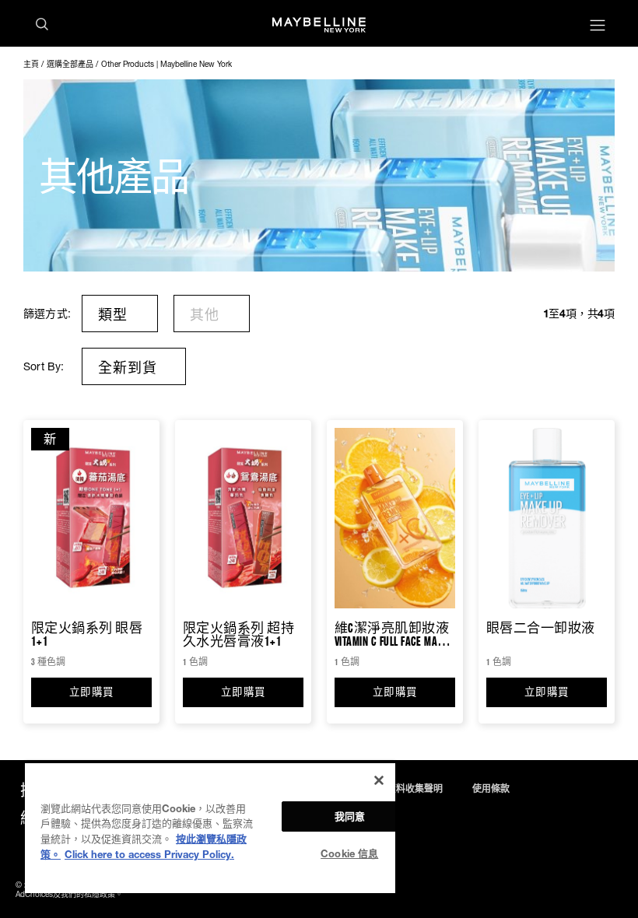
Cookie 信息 (349, 853)
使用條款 (491, 788)
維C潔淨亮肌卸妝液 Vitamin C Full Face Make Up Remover (392, 634)
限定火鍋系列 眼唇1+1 (86, 634)
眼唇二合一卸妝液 (540, 628)
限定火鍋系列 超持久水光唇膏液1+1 (238, 634)
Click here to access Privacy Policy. (149, 854)
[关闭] (379, 780)
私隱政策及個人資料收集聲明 (382, 788)
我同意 (350, 816)
